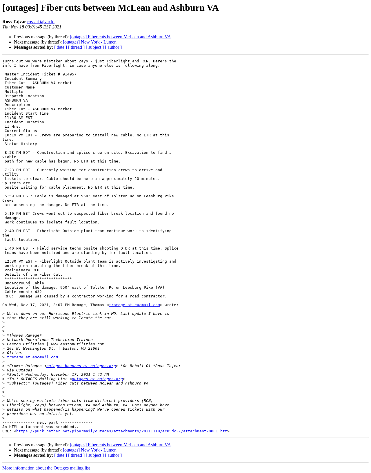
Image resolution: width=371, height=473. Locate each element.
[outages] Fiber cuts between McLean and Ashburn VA (120, 36)
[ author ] (113, 47)
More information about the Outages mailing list (46, 467)
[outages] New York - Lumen (90, 41)
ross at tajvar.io (40, 21)
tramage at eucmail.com (134, 305)
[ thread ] (76, 47)
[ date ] (60, 47)
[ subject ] (95, 47)
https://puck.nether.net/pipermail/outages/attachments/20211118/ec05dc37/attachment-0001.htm (121, 431)
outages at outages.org (97, 379)
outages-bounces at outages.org (81, 366)
